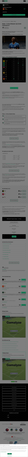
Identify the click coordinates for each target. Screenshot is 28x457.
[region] (14, 450)
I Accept (9, 453)
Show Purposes (9, 455)
